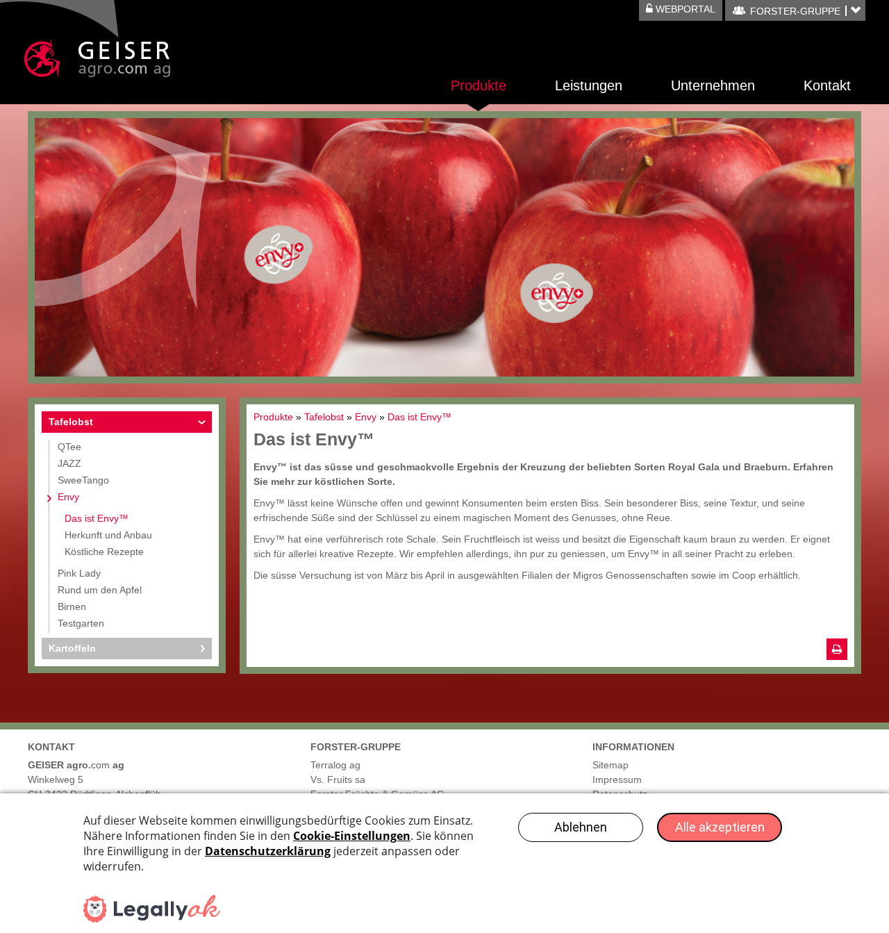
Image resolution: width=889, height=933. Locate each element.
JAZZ (69, 463)
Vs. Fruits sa (337, 779)
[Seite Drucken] (836, 649)
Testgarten (81, 623)
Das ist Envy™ (96, 518)
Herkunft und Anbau (108, 534)
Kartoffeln (72, 648)
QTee (69, 446)
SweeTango (83, 480)
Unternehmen (713, 85)
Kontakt (827, 85)
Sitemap (610, 764)
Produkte (478, 85)
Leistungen (588, 85)
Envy (68, 496)
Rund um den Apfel (100, 589)
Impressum (617, 779)
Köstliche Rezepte (104, 551)
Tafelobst (71, 421)
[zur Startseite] (97, 58)
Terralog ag (335, 764)
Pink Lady (79, 573)
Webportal (684, 9)
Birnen (72, 606)
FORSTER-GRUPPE (795, 11)
